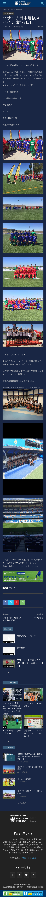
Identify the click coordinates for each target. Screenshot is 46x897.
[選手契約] (9, 651)
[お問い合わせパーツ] (9, 638)
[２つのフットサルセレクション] (34, 694)
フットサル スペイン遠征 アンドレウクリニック (33, 733)
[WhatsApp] (22, 602)
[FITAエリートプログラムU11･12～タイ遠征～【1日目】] (9, 663)
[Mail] (19, 875)
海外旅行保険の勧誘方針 (22, 884)
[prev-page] (4, 672)
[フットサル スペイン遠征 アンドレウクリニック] (34, 722)
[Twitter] (11, 602)
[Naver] (26, 875)
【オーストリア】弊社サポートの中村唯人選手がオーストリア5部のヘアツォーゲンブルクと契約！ (12, 708)
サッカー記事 (7, 700)
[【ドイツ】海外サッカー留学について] (9, 794)
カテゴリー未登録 (16, 9)
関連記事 (7, 629)
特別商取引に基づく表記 (35, 887)
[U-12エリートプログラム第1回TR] (12, 722)
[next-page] (8, 672)
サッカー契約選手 (24, 779)
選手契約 (21, 648)
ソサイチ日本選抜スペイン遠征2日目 (12, 619)
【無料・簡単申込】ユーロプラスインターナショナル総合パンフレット (29, 756)
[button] (4, 3)
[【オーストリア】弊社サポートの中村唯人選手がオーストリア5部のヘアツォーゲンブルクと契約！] (12, 694)
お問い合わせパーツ (26, 636)
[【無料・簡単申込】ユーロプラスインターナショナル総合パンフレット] (9, 757)
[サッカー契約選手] (9, 782)
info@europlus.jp (28, 858)
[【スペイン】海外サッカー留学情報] (9, 769)
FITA (26, 700)
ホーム (5, 9)
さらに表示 (22, 803)
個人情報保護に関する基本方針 (13, 887)
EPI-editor (8, 27)
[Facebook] (5, 602)
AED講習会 (38, 618)
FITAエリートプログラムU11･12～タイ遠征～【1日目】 (30, 663)
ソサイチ (12, 588)
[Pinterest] (16, 602)
